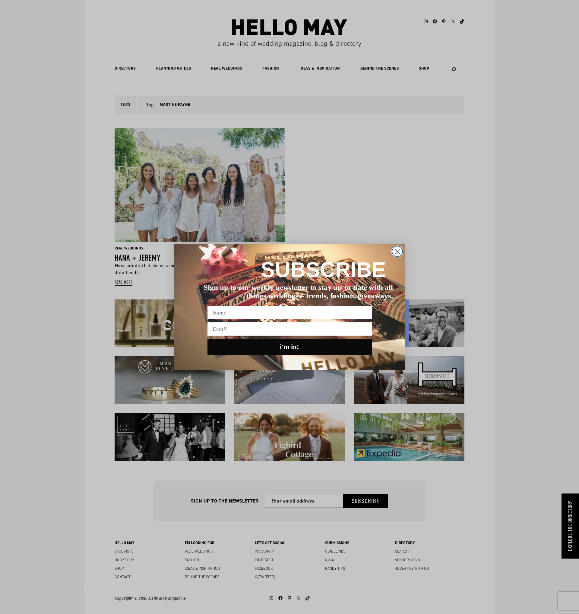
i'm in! (289, 347)
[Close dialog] (397, 251)
